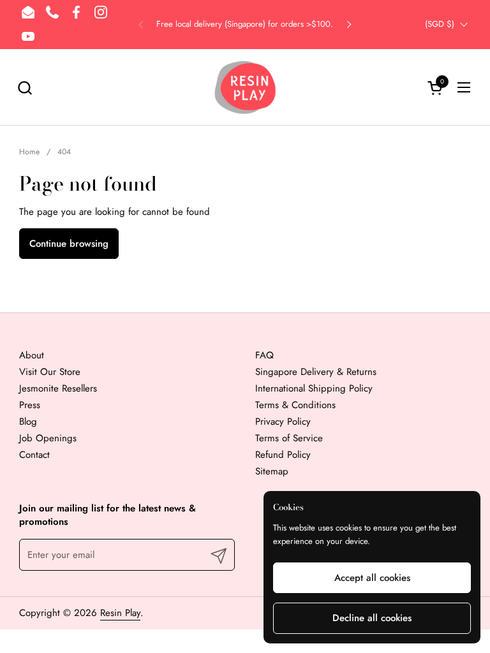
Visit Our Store (49, 372)
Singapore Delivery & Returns (315, 372)
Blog (28, 422)
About (31, 355)
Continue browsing (68, 244)
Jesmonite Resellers (58, 388)
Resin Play (120, 613)
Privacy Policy (283, 422)
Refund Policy (283, 455)
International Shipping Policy (314, 388)
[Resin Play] (245, 87)
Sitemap (271, 471)
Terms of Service (289, 438)
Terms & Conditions (295, 405)
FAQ (264, 355)
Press (29, 405)
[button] (25, 88)
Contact (34, 455)
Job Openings (48, 438)
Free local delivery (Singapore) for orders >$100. (244, 24)
